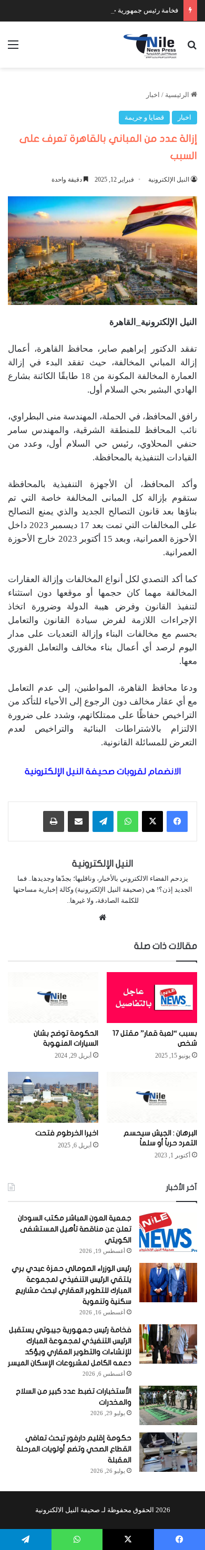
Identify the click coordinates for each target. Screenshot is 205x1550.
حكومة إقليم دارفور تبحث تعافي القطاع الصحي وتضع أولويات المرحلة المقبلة (73, 1449)
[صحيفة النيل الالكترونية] (151, 44)
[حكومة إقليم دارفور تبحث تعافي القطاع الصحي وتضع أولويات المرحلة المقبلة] (168, 1452)
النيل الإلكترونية (168, 179)
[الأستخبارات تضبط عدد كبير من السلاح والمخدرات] (168, 1405)
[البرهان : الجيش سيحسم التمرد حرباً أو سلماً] (152, 1097)
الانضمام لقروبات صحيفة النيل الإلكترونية (103, 771)
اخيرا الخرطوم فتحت (66, 1133)
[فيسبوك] (177, 821)
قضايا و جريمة (144, 117)
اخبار (153, 95)
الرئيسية (178, 95)
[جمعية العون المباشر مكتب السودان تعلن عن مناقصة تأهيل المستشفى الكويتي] (168, 1232)
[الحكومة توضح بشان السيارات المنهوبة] (53, 997)
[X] (152, 821)
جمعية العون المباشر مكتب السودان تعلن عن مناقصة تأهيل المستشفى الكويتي (74, 1229)
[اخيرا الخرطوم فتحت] (53, 1097)
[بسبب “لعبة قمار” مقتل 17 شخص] (152, 997)
